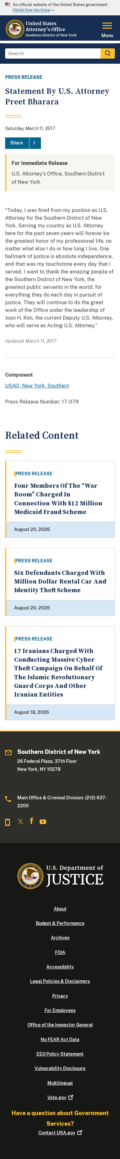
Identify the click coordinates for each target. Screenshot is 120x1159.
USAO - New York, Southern (37, 386)
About (60, 908)
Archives (60, 937)
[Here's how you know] (60, 7)
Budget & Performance (60, 923)
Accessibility (60, 966)
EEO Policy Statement (60, 1054)
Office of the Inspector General (60, 1024)
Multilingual (60, 1083)
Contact (56, 1132)
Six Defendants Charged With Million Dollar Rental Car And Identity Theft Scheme (60, 582)
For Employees (60, 1010)
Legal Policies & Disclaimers (60, 981)
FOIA (60, 952)
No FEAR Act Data (60, 1039)
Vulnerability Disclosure (60, 1068)
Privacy (60, 996)
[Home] (43, 36)
